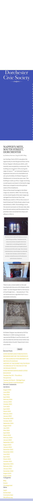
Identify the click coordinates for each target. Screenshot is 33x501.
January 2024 (7, 440)
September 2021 (8, 464)
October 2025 (7, 404)
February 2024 (7, 437)
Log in (5, 490)
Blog (25, 155)
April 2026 (6, 397)
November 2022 (8, 452)
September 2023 (8, 442)
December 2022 (8, 449)
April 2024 (6, 433)
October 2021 (7, 461)
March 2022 (7, 459)
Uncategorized (7, 485)
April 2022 (6, 456)
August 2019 (7, 473)
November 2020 (8, 471)
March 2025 (7, 411)
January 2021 (7, 468)
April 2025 (6, 409)
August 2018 (7, 476)
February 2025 (7, 413)
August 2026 (7, 390)
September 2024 (8, 423)
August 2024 (7, 425)
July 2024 (6, 428)
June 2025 (6, 406)
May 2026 (6, 394)
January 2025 (7, 416)
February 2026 (7, 399)
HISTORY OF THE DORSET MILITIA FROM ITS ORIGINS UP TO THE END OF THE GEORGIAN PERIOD (16, 365)
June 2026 (6, 392)
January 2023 (7, 447)
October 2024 (7, 421)
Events (5, 483)
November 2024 (8, 418)
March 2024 (7, 435)
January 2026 (7, 402)
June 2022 (6, 454)
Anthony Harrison (10, 155)
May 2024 (6, 430)
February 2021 (7, 466)
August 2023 (7, 445)
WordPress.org (7, 497)
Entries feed (7, 492)
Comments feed (8, 495)
